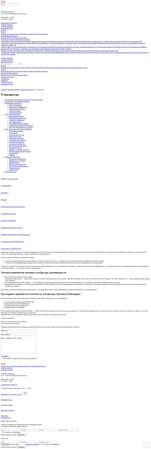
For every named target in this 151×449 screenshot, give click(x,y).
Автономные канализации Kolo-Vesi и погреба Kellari (123, 41)
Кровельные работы (8, 34)
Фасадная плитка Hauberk (87, 43)
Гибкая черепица (72, 41)
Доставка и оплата (7, 39)
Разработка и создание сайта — (12, 394)
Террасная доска (97, 41)
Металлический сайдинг (40, 43)
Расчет (35, 34)
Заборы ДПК (113, 51)
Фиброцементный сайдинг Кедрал (109, 43)
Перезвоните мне (7, 28)
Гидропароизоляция (20, 47)
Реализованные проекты (9, 36)
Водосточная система (43, 47)
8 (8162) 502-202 (7, 25)
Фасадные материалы (9, 43)
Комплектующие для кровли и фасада (8, 46)
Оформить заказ (6, 400)
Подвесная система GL (120, 47)
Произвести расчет (7, 410)
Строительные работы (20, 75)
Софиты (68, 49)
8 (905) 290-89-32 (7, 60)
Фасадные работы (21, 34)
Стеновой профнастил (57, 43)
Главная (3, 89)
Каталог (3, 30)
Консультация (42, 34)
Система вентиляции (104, 47)
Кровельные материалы (9, 41)
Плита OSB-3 (60, 49)
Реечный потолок (112, 52)
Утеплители (31, 47)
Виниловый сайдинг (24, 43)
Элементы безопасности (88, 47)
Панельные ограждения (25, 51)
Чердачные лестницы (71, 47)
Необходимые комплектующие (44, 49)
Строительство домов (19, 38)
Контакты (26, 39)
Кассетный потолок (84, 52)
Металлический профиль (137, 47)
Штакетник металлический (88, 51)
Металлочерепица (24, 41)
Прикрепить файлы (32, 444)
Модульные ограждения (69, 51)
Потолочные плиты (98, 52)
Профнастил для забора (42, 51)
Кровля (3, 38)
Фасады (9, 38)
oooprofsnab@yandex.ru (9, 23)
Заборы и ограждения (9, 51)
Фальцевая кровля (84, 41)
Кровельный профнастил (40, 41)
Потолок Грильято (47, 52)
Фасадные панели (72, 43)
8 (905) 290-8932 (7, 27)
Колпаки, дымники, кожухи (23, 49)
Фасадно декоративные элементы (133, 43)
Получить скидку (7, 405)
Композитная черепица (57, 41)
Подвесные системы (33, 52)
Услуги (3, 32)
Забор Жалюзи (56, 51)
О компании (18, 39)
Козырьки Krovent (7, 49)
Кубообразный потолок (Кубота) (65, 52)
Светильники (11, 54)
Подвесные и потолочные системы (13, 52)
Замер (30, 34)
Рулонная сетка (103, 51)
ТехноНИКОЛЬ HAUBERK (19, 124)
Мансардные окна (57, 47)
